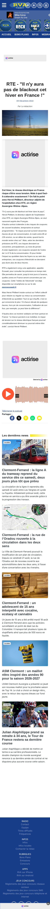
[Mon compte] (46, 5)
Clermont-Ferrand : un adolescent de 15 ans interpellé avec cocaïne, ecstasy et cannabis (20, 608)
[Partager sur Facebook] (11, 419)
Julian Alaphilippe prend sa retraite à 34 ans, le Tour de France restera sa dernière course (23, 737)
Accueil (6, 34)
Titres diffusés (25, 830)
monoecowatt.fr (9, 287)
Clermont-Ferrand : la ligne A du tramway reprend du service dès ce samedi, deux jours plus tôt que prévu (24, 475)
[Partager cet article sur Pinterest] (25, 419)
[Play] (3, 23)
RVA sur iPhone (25, 872)
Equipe (25, 827)
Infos (35, 34)
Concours (25, 863)
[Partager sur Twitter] (18, 419)
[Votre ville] (28, 5)
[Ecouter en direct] (34, 5)
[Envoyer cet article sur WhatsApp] (32, 419)
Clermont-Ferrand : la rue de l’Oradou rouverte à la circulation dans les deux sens (23, 540)
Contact (25, 824)
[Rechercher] (40, 5)
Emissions (25, 860)
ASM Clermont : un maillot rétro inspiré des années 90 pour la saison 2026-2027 (22, 674)
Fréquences (25, 834)
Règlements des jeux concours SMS (25, 890)
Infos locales (25, 845)
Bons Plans (22, 34)
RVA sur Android (25, 875)
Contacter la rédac (25, 848)
